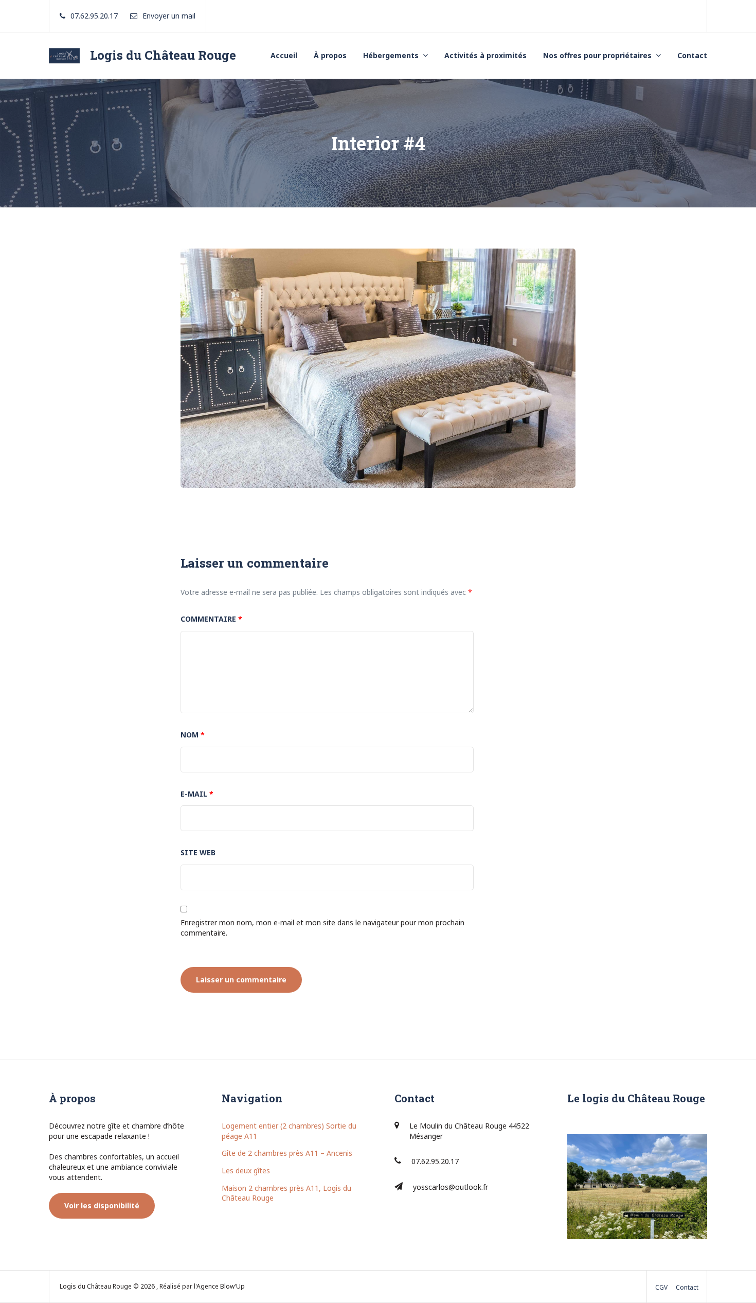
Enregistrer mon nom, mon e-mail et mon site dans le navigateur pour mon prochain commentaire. (322, 928)
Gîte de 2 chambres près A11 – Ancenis (287, 1153)
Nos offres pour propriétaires (597, 55)
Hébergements (391, 55)
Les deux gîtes (246, 1170)
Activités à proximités (485, 55)
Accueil (284, 55)
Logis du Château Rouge (163, 55)
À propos (330, 55)
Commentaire (211, 619)
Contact (692, 55)
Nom (193, 734)
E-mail (197, 794)
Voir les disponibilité (101, 1205)
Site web (198, 852)
